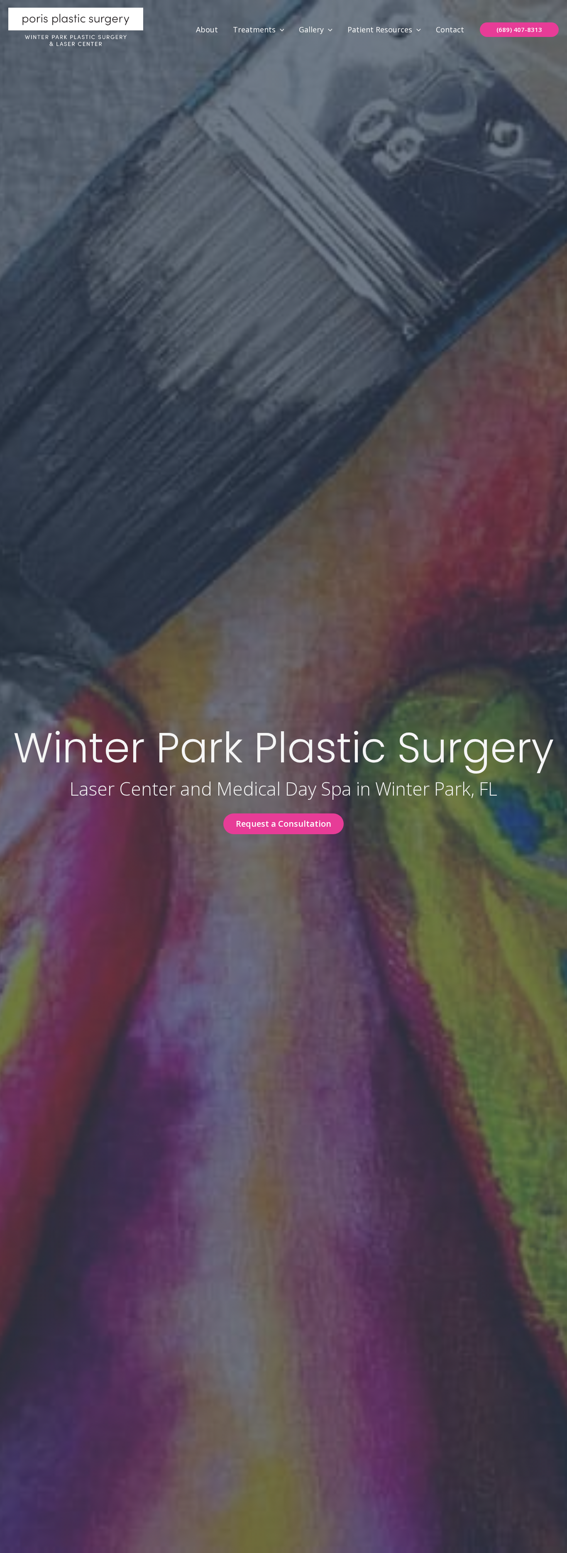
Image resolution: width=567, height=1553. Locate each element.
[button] (280, 30)
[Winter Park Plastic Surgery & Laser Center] (75, 29)
